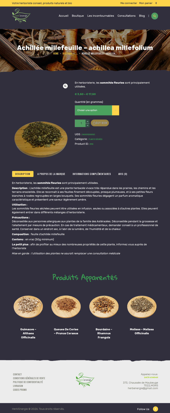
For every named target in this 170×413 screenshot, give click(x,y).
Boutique (67, 53)
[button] (65, 86)
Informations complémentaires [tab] (92, 174)
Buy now (101, 122)
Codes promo (20, 389)
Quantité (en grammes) (89, 102)
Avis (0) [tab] (122, 174)
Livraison (18, 386)
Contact (17, 374)
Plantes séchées (95, 139)
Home (56, 53)
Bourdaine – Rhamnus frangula (104, 333)
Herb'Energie (20, 408)
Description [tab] (22, 174)
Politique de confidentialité (28, 382)
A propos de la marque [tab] (51, 174)
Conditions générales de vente (29, 378)
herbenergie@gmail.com (143, 388)
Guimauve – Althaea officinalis (28, 333)
